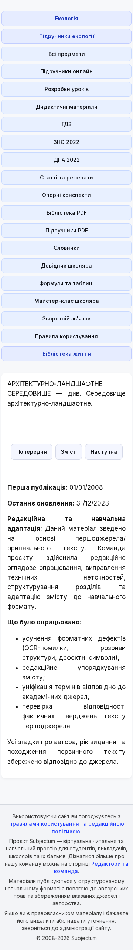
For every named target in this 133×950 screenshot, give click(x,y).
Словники (67, 248)
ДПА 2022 (67, 160)
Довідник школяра (66, 265)
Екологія (66, 18)
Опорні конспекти (66, 195)
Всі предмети (66, 54)
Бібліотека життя (66, 353)
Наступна (104, 452)
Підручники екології (66, 36)
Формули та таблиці (66, 283)
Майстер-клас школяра (66, 301)
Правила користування (66, 336)
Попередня (31, 452)
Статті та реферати (66, 177)
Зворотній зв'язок (66, 318)
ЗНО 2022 (66, 142)
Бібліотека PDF (67, 212)
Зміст (68, 452)
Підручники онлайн (66, 71)
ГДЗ (67, 124)
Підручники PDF (66, 230)
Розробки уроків (67, 89)
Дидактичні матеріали (67, 107)
